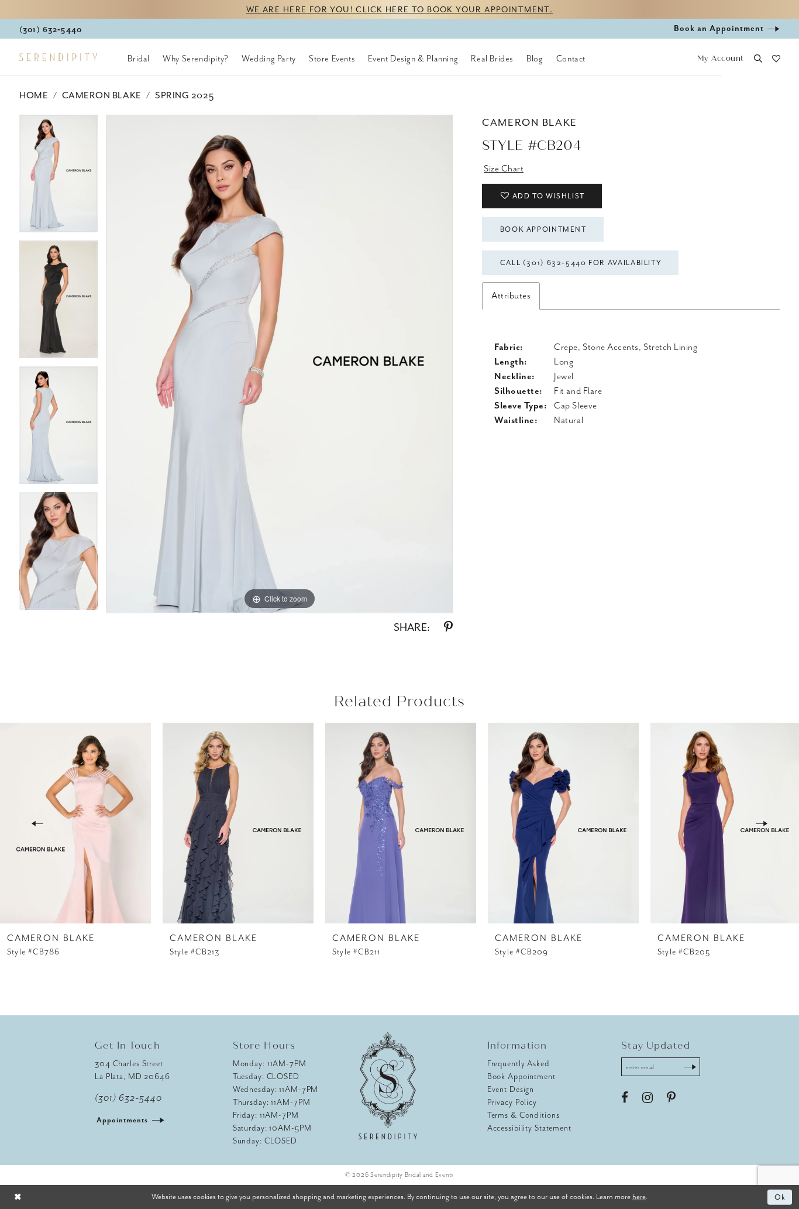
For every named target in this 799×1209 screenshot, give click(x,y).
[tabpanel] (58, 178)
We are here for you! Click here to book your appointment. (399, 10)
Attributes (511, 295)
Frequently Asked (518, 1064)
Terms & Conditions (523, 1115)
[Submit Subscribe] (690, 1066)
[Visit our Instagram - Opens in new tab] (647, 1098)
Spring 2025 (184, 95)
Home (33, 95)
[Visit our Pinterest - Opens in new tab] (671, 1098)
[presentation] (75, 823)
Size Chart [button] (504, 168)
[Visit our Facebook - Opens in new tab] (624, 1098)
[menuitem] (138, 58)
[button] (720, 59)
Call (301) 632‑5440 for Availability (581, 262)
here (639, 1196)
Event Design (511, 1089)
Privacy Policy (512, 1102)
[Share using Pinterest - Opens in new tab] (448, 627)
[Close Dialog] (17, 1197)
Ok (780, 1197)
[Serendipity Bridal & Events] (58, 57)
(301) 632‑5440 (128, 1098)
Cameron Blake (102, 95)
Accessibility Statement (529, 1128)
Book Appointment (543, 229)
